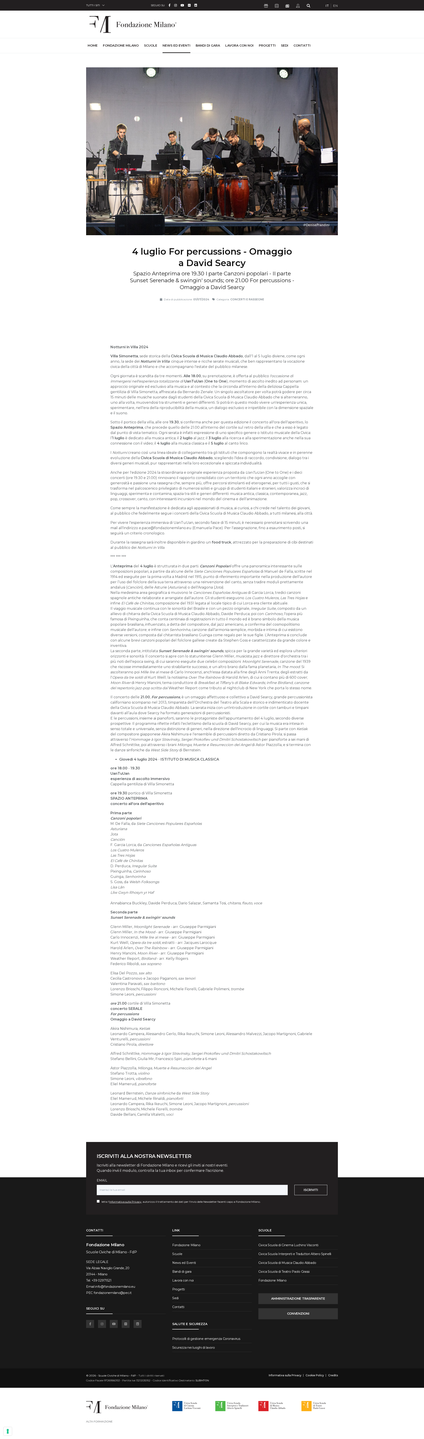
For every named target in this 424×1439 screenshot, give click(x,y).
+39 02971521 (102, 1280)
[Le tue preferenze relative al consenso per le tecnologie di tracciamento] (8, 1431)
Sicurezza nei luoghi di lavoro (193, 1348)
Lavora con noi (239, 45)
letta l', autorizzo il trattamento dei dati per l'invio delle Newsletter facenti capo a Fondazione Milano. (180, 1201)
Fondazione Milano (121, 45)
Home (93, 45)
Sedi (284, 45)
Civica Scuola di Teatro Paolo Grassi (284, 1272)
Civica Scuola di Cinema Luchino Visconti (288, 1245)
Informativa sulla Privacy (125, 1201)
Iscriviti (311, 1190)
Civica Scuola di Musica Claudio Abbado (287, 1263)
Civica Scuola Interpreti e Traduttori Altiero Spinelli (294, 1254)
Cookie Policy (315, 1375)
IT (327, 6)
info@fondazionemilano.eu (115, 1287)
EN (335, 6)
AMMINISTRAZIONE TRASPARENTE (298, 1299)
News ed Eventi (176, 45)
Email (102, 1180)
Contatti (301, 45)
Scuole (150, 45)
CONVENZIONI (298, 1314)
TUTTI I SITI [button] (93, 5)
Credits (333, 1375)
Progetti (267, 45)
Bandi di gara (208, 45)
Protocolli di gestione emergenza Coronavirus (206, 1339)
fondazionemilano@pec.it (113, 1293)
